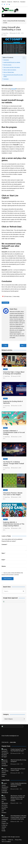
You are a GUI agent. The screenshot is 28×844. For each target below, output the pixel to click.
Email (3, 559)
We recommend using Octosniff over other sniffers (13, 75)
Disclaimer (22, 1)
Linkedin (9, 4)
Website (4, 566)
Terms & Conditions (6, 841)
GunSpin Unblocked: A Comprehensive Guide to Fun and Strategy (14, 432)
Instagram (7, 4)
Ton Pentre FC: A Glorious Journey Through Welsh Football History (13, 463)
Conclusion (6, 78)
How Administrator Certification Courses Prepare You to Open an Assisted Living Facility (18, 817)
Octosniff (6, 302)
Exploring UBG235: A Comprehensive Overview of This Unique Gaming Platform (13, 524)
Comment (4, 544)
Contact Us (9, 1)
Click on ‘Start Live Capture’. (10, 69)
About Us (4, 1)
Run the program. (8, 64)
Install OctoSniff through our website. (12, 62)
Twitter (4, 4)
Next (22, 345)
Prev (6, 345)
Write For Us (16, 1)
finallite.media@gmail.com (12, 735)
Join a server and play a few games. (12, 67)
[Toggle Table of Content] (23, 58)
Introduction (6, 59)
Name (3, 553)
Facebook (2, 4)
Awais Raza (5, 33)
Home (4, 20)
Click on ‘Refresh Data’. (9, 72)
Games (5, 35)
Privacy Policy (18, 839)
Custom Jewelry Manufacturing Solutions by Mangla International (18, 785)
